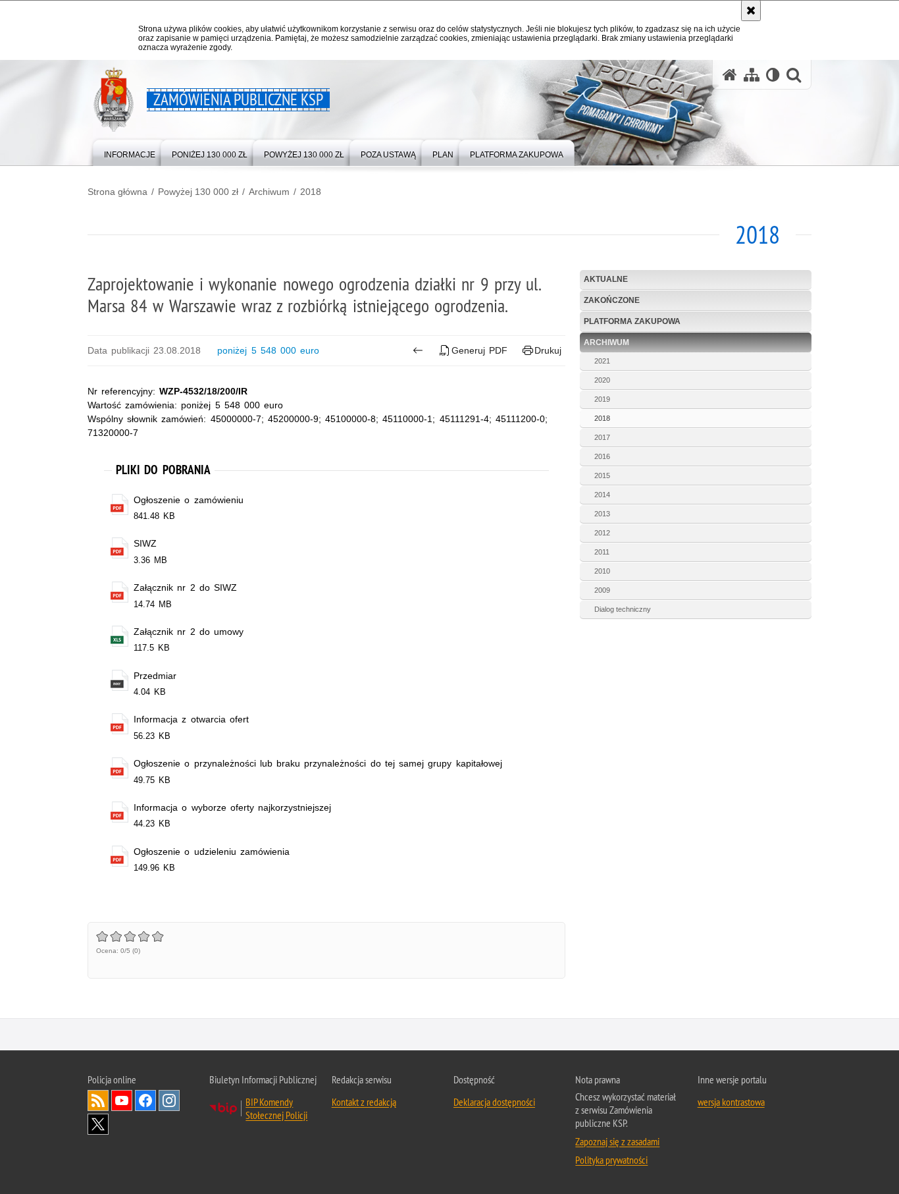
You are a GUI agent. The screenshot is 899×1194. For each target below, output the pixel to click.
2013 (602, 514)
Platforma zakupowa (632, 321)
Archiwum (269, 191)
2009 (602, 590)
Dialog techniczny (622, 609)
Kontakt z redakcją (364, 1101)
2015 (602, 475)
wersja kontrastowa (731, 1101)
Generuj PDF (479, 350)
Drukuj (547, 350)
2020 (602, 380)
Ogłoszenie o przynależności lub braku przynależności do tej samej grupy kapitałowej (317, 763)
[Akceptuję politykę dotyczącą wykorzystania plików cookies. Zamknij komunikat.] (751, 10)
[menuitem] (130, 152)
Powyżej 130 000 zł (198, 191)
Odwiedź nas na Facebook (145, 1100)
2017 (602, 437)
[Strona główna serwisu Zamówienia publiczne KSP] (730, 75)
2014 (602, 495)
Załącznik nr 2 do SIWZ (185, 587)
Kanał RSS (98, 1100)
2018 (310, 191)
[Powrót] (417, 350)
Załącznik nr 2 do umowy (189, 631)
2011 (601, 552)
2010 (602, 571)
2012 (602, 533)
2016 (602, 456)
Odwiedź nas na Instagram (169, 1100)
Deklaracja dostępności (494, 1101)
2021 (602, 361)
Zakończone (612, 300)
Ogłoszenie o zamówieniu (188, 500)
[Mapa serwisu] (751, 75)
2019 (602, 399)
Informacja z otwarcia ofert (191, 719)
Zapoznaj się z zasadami (617, 1141)
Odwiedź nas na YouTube (121, 1100)
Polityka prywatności (611, 1159)
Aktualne (606, 279)
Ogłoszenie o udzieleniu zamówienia (212, 851)
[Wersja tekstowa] (773, 75)
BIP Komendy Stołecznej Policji (276, 1108)
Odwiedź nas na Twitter (98, 1124)
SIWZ (145, 543)
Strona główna (117, 191)
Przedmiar (155, 675)
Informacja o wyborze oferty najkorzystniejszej (232, 807)
